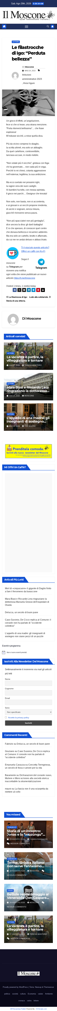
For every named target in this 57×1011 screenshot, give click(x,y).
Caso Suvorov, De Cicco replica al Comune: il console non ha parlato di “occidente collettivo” (27, 754)
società (15, 994)
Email (7, 698)
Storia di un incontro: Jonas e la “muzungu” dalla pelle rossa (25, 834)
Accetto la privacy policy (18, 717)
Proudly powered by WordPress (15, 987)
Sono (7, 708)
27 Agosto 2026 (17, 934)
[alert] (28, 652)
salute (40, 994)
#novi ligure (29, 83)
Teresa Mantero (33, 365)
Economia (32, 994)
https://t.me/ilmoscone (24, 278)
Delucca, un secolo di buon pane (21, 612)
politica (7, 994)
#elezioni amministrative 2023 (32, 77)
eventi (10, 890)
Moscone (29, 67)
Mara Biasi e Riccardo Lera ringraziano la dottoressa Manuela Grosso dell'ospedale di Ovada (27, 602)
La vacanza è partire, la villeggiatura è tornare (25, 358)
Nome (7, 679)
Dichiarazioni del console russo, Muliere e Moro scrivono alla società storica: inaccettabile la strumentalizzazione (28, 778)
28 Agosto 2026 (17, 871)
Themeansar (49, 987)
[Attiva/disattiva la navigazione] (27, 27)
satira (29, 1001)
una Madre (30, 426)
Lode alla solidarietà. (39, 297)
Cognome (9, 688)
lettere (16, 42)
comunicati (12, 827)
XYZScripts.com (41, 1009)
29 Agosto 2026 (17, 839)
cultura (23, 994)
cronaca (21, 1001)
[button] (48, 26)
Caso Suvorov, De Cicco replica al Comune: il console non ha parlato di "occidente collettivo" (28, 623)
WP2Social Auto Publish (18, 1009)
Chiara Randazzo (39, 839)
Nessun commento (20, 844)
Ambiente (49, 994)
